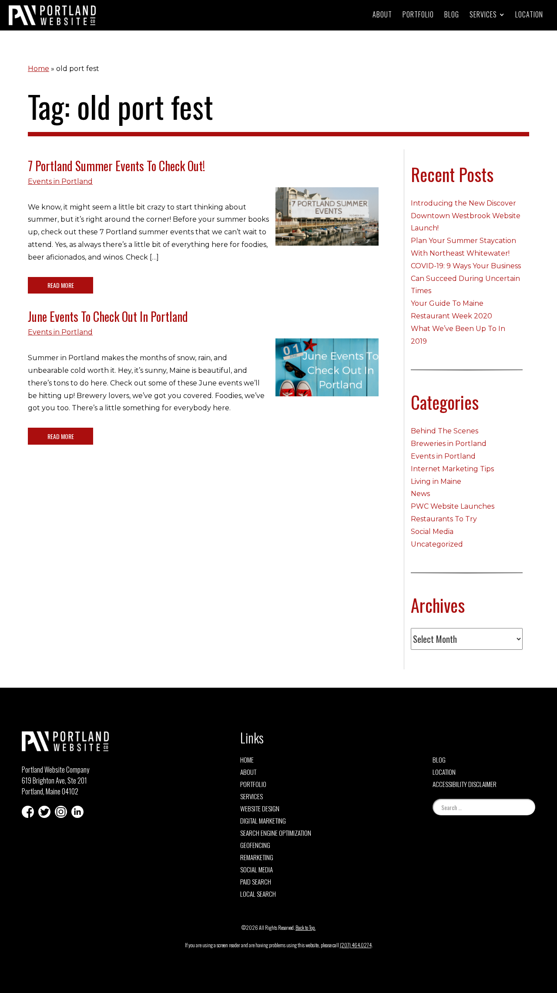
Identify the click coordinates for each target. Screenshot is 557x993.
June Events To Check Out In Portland (108, 316)
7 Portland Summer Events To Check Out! (116, 166)
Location (529, 14)
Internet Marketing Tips (452, 469)
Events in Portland (60, 181)
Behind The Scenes (444, 431)
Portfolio (418, 14)
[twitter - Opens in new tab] (44, 812)
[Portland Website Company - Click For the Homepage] (52, 15)
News (420, 494)
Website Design (259, 808)
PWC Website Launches (452, 506)
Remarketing (256, 857)
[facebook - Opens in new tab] (28, 812)
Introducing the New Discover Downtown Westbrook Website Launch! (465, 216)
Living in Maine (436, 481)
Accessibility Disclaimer (465, 784)
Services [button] (483, 14)
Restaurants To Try (444, 519)
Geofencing (255, 845)
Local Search (258, 893)
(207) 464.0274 (356, 945)
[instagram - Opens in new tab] (61, 812)
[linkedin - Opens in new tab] (77, 812)
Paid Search (255, 881)
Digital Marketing (263, 820)
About (382, 14)
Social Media (432, 531)
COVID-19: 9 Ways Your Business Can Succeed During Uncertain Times (466, 278)
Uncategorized (437, 544)
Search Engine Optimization (275, 832)
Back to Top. (305, 927)
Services (251, 796)
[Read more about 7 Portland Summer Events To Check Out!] (327, 223)
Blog (451, 14)
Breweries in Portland (449, 443)
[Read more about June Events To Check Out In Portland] (327, 374)
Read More (60, 285)
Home (38, 68)
